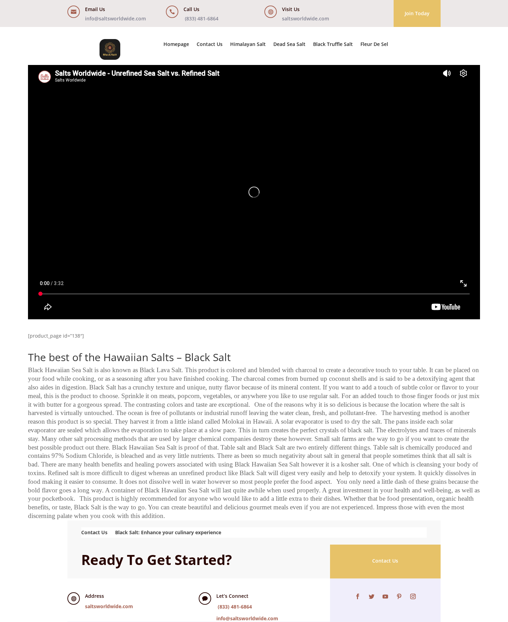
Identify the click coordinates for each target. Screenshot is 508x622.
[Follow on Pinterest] (399, 596)
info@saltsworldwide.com (115, 18)
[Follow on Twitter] (371, 596)
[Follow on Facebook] (357, 596)
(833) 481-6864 (201, 18)
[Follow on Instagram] (412, 596)
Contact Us (210, 44)
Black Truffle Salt (333, 44)
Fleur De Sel (374, 44)
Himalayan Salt (248, 44)
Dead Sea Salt (289, 44)
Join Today (417, 13)
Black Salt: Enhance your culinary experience (168, 532)
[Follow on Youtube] (385, 596)
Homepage (176, 44)
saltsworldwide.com (305, 18)
